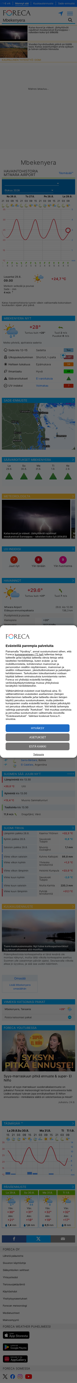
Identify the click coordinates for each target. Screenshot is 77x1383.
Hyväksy (37, 728)
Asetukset (37, 737)
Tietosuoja (38, 754)
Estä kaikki (37, 746)
